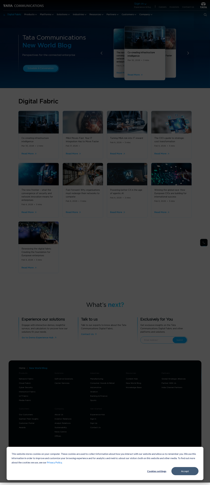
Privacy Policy (54, 462)
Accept (185, 471)
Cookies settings (156, 471)
